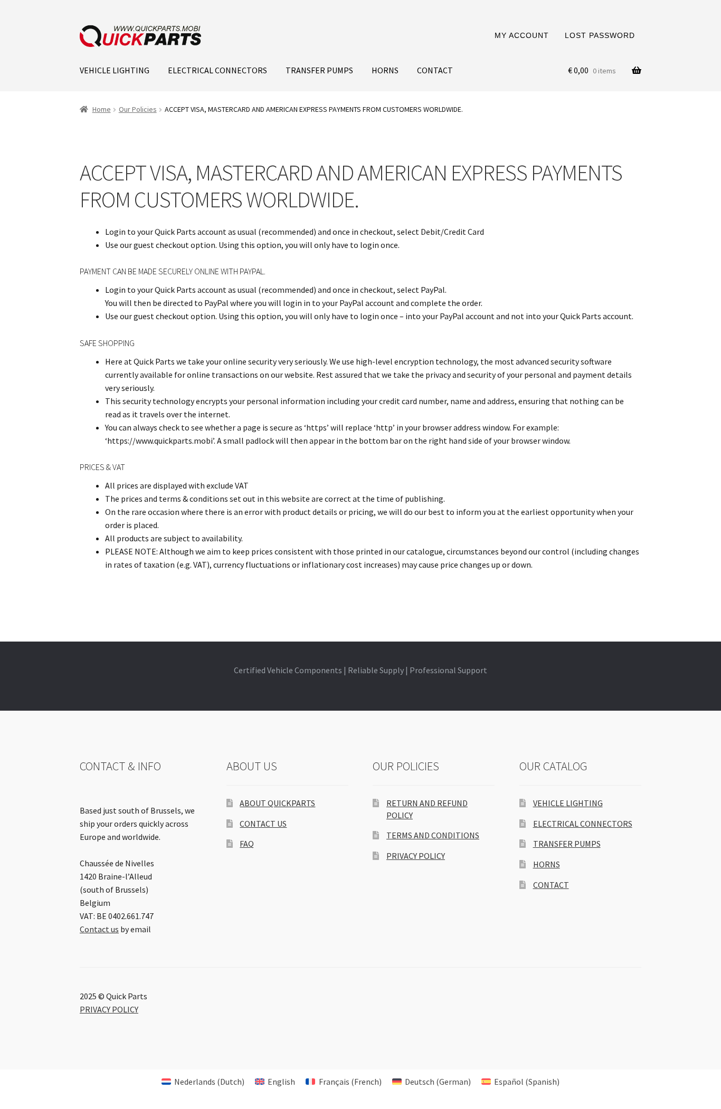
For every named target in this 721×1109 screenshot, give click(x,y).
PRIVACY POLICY (415, 855)
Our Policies (138, 109)
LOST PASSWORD (600, 35)
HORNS (385, 70)
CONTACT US (263, 823)
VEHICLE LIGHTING (114, 70)
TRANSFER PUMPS (319, 70)
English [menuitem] (281, 1081)
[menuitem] (203, 1081)
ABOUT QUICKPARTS (277, 803)
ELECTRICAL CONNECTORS (217, 70)
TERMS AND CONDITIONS (432, 835)
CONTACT (435, 70)
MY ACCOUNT (522, 35)
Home (101, 109)
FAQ (247, 843)
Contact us (99, 929)
